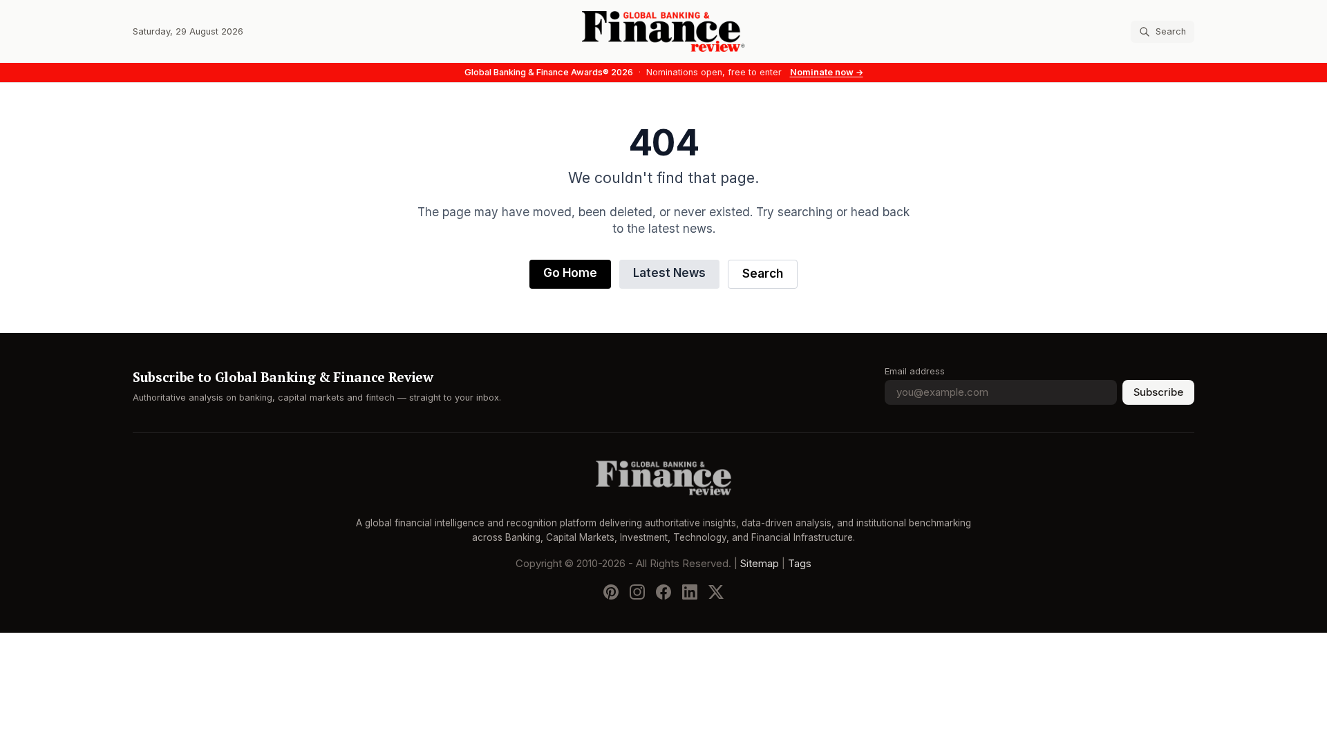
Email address (915, 371)
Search (762, 273)
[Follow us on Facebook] (663, 592)
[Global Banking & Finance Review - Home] (663, 31)
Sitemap (759, 563)
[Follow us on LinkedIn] (689, 592)
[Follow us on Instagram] (637, 592)
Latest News (669, 273)
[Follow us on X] (716, 592)
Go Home (570, 273)
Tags (799, 563)
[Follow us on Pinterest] (611, 592)
